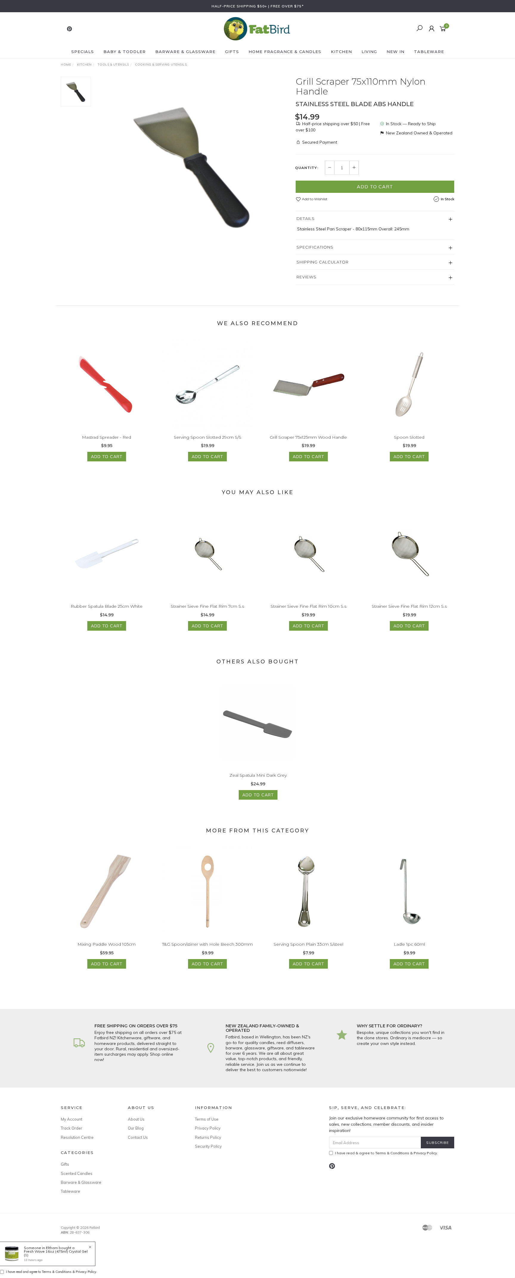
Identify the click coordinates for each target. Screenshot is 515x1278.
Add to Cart (375, 187)
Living (369, 51)
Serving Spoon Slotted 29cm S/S (207, 437)
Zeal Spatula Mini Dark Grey (258, 775)
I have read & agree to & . (386, 1153)
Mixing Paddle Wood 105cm (106, 944)
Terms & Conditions (392, 1153)
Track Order (71, 1128)
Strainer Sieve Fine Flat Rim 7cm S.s (207, 606)
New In (395, 51)
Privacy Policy (208, 1128)
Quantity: (306, 168)
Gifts (232, 51)
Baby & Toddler (124, 51)
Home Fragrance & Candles (285, 51)
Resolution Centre (77, 1137)
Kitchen (341, 51)
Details (306, 218)
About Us (136, 1119)
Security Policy (208, 1146)
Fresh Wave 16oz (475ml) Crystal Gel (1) (56, 1253)
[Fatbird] (257, 28)
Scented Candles (76, 1173)
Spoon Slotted (409, 437)
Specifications (315, 247)
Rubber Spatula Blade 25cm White (106, 606)
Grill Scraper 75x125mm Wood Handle (308, 437)
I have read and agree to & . (51, 1272)
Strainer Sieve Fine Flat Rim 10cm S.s (308, 606)
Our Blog (136, 1128)
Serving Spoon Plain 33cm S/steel (308, 944)
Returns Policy (208, 1137)
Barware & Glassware (185, 51)
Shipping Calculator (323, 262)
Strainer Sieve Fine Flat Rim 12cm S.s (409, 606)
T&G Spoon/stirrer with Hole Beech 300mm (207, 944)
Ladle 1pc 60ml (409, 944)
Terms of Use (206, 1119)
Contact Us (138, 1137)
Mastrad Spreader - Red (106, 437)
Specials (82, 51)
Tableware (429, 51)
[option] (193, 166)
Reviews (307, 276)
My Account (71, 1119)
